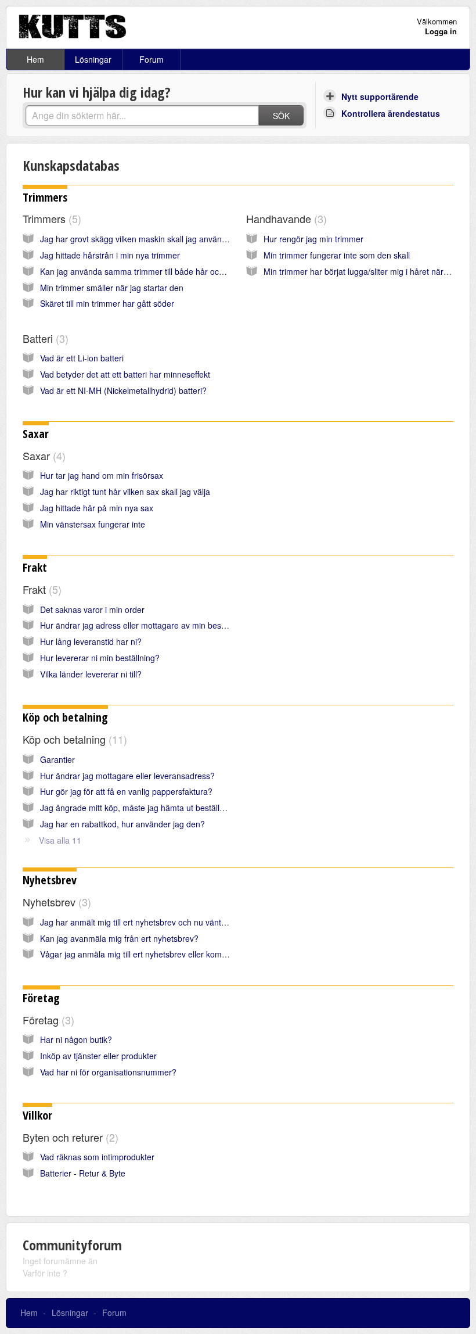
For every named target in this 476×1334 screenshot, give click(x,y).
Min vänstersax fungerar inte (92, 524)
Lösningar (93, 59)
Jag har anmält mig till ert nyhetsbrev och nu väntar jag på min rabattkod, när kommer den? (208, 922)
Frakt (35, 567)
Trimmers (45, 197)
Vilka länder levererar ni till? (91, 674)
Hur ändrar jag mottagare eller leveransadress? (127, 775)
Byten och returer (69, 1137)
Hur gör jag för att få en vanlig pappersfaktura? (126, 791)
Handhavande (284, 218)
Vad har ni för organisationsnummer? (108, 1072)
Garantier (57, 759)
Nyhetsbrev (50, 880)
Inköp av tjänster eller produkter (98, 1056)
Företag (41, 998)
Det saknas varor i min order (92, 609)
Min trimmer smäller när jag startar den (111, 287)
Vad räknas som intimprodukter (97, 1157)
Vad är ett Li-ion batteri (82, 358)
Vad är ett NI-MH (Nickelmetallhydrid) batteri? (123, 390)
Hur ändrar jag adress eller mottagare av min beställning (143, 625)
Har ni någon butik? (76, 1039)
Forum (151, 59)
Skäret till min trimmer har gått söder (107, 303)
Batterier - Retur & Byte (82, 1173)
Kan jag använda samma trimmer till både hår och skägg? (146, 271)
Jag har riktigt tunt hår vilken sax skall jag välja (125, 491)
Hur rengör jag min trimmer (313, 239)
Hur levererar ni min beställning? (100, 658)
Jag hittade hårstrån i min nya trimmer (110, 255)
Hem (35, 59)
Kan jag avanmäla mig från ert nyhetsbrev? (119, 938)
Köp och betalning (65, 717)
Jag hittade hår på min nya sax (96, 508)
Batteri (44, 338)
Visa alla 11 (60, 840)
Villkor (37, 1115)
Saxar (36, 434)
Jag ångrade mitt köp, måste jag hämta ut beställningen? (144, 807)
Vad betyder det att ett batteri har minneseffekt (125, 374)
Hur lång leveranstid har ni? (91, 641)
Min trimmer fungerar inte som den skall (337, 255)
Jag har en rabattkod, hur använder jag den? (122, 824)
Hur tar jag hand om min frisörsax (101, 475)
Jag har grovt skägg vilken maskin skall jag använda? (138, 239)
